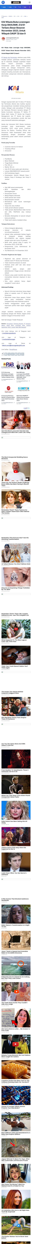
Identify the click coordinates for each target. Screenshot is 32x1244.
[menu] (3, 2)
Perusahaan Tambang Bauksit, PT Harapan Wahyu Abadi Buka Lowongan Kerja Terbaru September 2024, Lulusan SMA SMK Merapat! (16, 325)
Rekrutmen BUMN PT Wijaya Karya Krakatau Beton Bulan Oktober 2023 (23, 398)
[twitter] (9, 354)
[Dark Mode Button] (30, 2)
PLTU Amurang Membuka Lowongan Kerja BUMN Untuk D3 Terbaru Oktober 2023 (7, 375)
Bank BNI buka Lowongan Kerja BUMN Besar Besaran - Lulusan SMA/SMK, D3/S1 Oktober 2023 (23, 375)
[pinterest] (19, 354)
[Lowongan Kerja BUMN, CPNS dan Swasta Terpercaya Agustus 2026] (16, 2)
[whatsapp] (12, 354)
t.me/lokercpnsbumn (9, 333)
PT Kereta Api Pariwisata (9, 57)
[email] (22, 354)
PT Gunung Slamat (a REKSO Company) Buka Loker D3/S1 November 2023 (8, 398)
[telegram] (15, 354)
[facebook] (5, 354)
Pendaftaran (13, 349)
